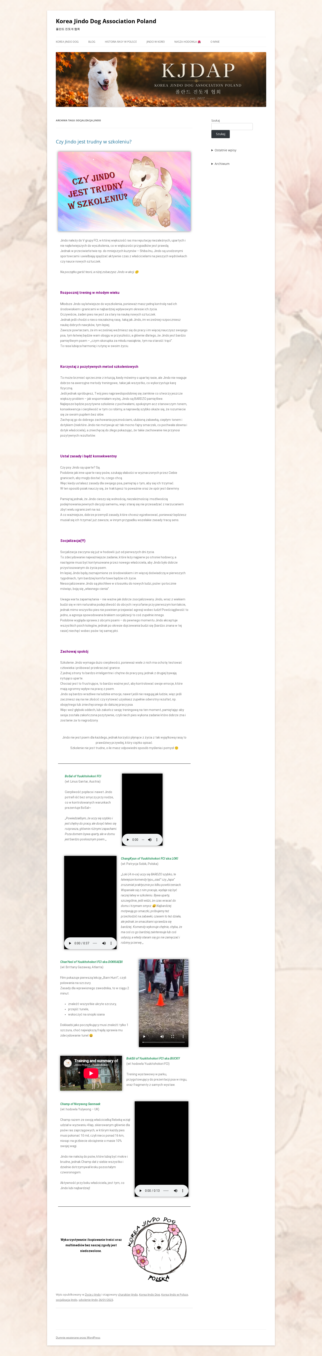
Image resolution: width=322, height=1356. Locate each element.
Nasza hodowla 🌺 (187, 42)
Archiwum (222, 163)
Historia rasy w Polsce (121, 42)
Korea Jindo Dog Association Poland (106, 21)
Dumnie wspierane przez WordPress (78, 1337)
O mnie (215, 42)
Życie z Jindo (93, 1294)
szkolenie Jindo (88, 1300)
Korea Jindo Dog (67, 42)
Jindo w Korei (156, 42)
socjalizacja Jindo (66, 1300)
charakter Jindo (128, 1294)
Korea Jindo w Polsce (174, 1294)
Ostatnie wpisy (225, 150)
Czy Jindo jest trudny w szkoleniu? (94, 141)
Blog (91, 42)
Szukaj (215, 120)
